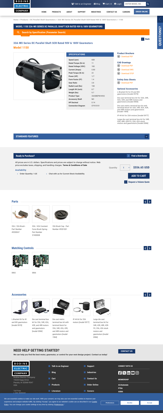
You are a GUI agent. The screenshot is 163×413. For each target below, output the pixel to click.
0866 (38, 267)
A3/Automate (123, 385)
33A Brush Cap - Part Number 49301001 (61, 222)
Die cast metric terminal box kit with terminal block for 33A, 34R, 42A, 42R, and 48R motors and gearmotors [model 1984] (133, 109)
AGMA (120, 391)
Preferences (110, 403)
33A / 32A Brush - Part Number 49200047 (19, 224)
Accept (149, 403)
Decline (129, 403)
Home (44, 12)
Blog (98, 4)
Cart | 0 (108, 4)
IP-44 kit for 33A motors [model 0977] (133, 116)
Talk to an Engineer (82, 4)
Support (82, 12)
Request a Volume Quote (139, 182)
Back (147, 39)
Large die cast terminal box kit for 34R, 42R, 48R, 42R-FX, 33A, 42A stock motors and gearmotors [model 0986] (133, 121)
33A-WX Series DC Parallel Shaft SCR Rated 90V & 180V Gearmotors (87, 20)
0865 (18, 267)
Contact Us (112, 12)
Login (119, 4)
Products (56, 12)
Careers (126, 12)
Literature (56, 391)
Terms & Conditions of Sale (75, 165)
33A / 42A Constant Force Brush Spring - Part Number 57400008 (40, 225)
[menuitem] (44, 12)
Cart (54, 378)
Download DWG (127, 69)
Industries (96, 12)
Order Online (142, 12)
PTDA (120, 388)
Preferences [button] (58, 404)
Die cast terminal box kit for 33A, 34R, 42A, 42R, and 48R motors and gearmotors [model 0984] (132, 100)
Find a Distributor (139, 155)
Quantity (113, 167)
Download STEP (127, 73)
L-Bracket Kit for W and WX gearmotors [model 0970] (128, 93)
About (69, 12)
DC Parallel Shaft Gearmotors (43, 20)
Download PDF (127, 56)
